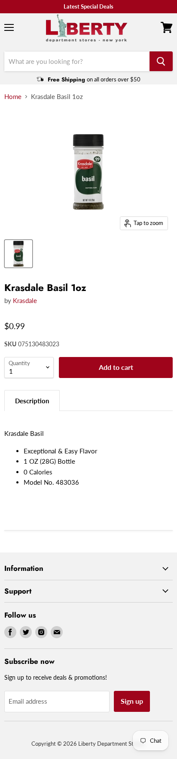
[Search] (161, 61)
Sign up (132, 701)
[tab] (32, 400)
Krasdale (25, 300)
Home (12, 96)
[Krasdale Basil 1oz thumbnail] (18, 253)
